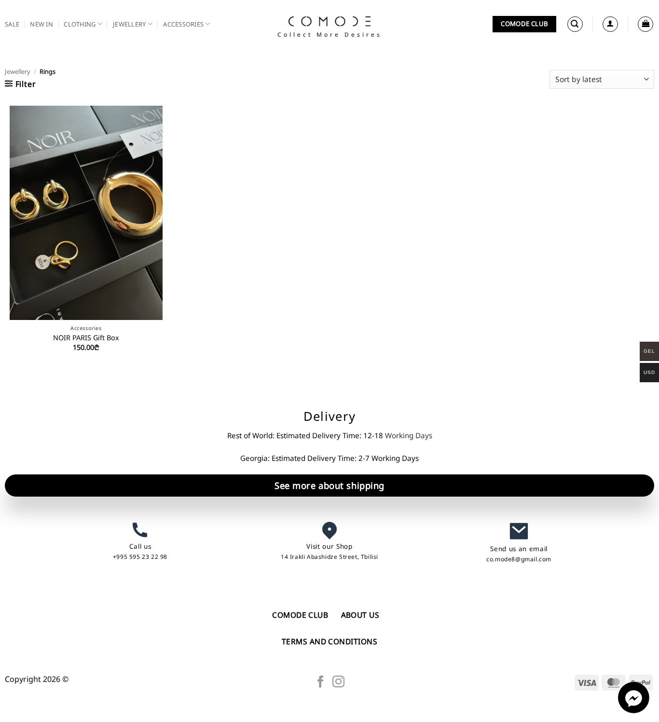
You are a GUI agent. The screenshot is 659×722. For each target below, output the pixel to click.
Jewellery (129, 24)
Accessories (183, 24)
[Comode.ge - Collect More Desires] (329, 21)
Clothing (80, 24)
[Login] (610, 24)
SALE (12, 24)
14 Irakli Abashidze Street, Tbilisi (329, 557)
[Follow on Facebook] (321, 682)
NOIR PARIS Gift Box (86, 337)
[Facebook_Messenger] (633, 710)
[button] (575, 24)
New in (41, 24)
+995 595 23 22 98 (140, 557)
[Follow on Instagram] (338, 682)
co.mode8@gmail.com (518, 559)
